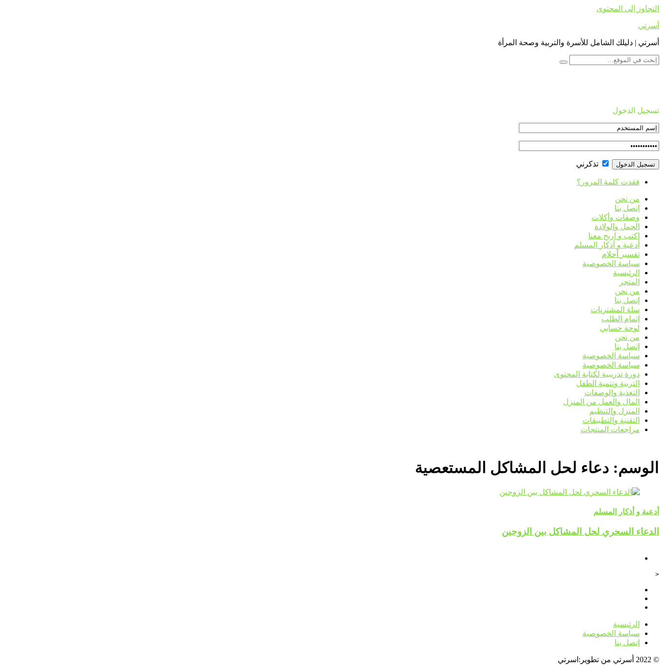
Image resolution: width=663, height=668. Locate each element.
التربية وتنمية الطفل (608, 383)
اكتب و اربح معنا (614, 236)
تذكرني (588, 164)
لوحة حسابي (620, 328)
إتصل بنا (627, 208)
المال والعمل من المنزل (601, 402)
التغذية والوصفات (612, 392)
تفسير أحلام (621, 254)
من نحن (627, 199)
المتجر (629, 282)
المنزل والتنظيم (614, 411)
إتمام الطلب (620, 319)
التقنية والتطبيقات (611, 420)
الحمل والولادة (617, 226)
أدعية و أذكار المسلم (607, 245)
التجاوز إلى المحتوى (628, 8)
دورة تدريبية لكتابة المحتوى (597, 374)
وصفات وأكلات (616, 217)
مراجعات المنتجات (610, 429)
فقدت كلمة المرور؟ (608, 182)
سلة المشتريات (615, 309)
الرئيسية (626, 272)
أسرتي (648, 25)
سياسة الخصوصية (611, 263)
